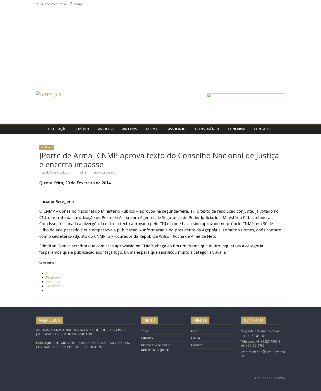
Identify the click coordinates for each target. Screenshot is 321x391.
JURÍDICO (82, 129)
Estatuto (147, 338)
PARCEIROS (129, 129)
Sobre (145, 331)
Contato (262, 129)
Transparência (206, 129)
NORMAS (152, 129)
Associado (176, 129)
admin (83, 172)
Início (194, 331)
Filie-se (196, 338)
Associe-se (106, 129)
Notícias (46, 147)
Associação (57, 129)
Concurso (236, 129)
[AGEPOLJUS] (40, 129)
